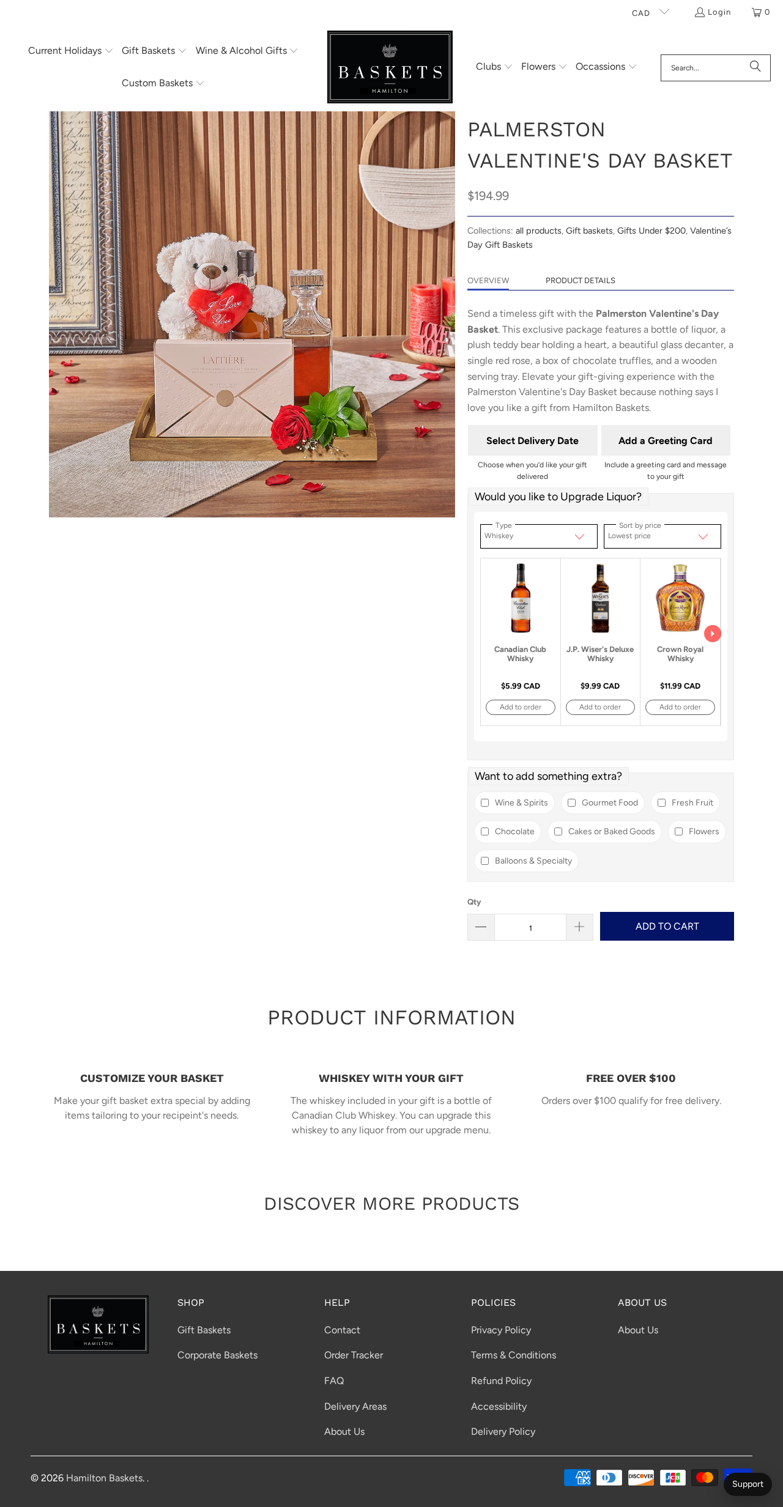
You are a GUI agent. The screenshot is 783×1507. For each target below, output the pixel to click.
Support (747, 1484)
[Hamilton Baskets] (390, 68)
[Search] (755, 67)
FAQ (334, 1381)
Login (719, 12)
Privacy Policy (501, 1330)
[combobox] (716, 67)
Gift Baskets (204, 1330)
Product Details (580, 280)
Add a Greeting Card (665, 440)
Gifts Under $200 (651, 230)
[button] (71, 51)
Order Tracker (353, 1355)
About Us (344, 1431)
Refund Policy (501, 1381)
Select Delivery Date (532, 440)
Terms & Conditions (513, 1355)
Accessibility (499, 1406)
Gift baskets (589, 230)
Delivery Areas (355, 1406)
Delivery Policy (503, 1431)
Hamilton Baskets (104, 1478)
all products (539, 230)
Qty (474, 901)
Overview (488, 280)
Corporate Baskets (217, 1355)
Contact (342, 1330)
